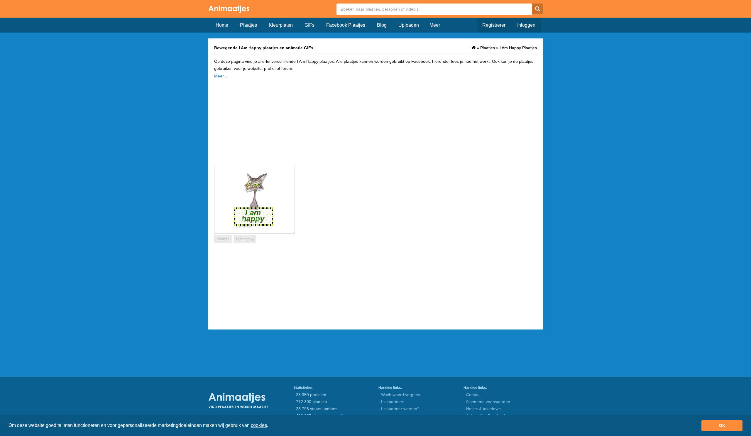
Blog (382, 25)
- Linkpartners (391, 401)
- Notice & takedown (482, 408)
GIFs (309, 25)
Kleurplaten (281, 25)
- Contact (472, 394)
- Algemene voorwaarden (487, 401)
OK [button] (722, 425)
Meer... (220, 76)
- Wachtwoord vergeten (400, 394)
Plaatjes (248, 25)
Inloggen (526, 25)
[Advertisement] (375, 121)
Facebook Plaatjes (345, 25)
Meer (434, 25)
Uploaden (408, 25)
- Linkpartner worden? (399, 408)
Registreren (494, 25)
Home (222, 25)
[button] (270, 426)
